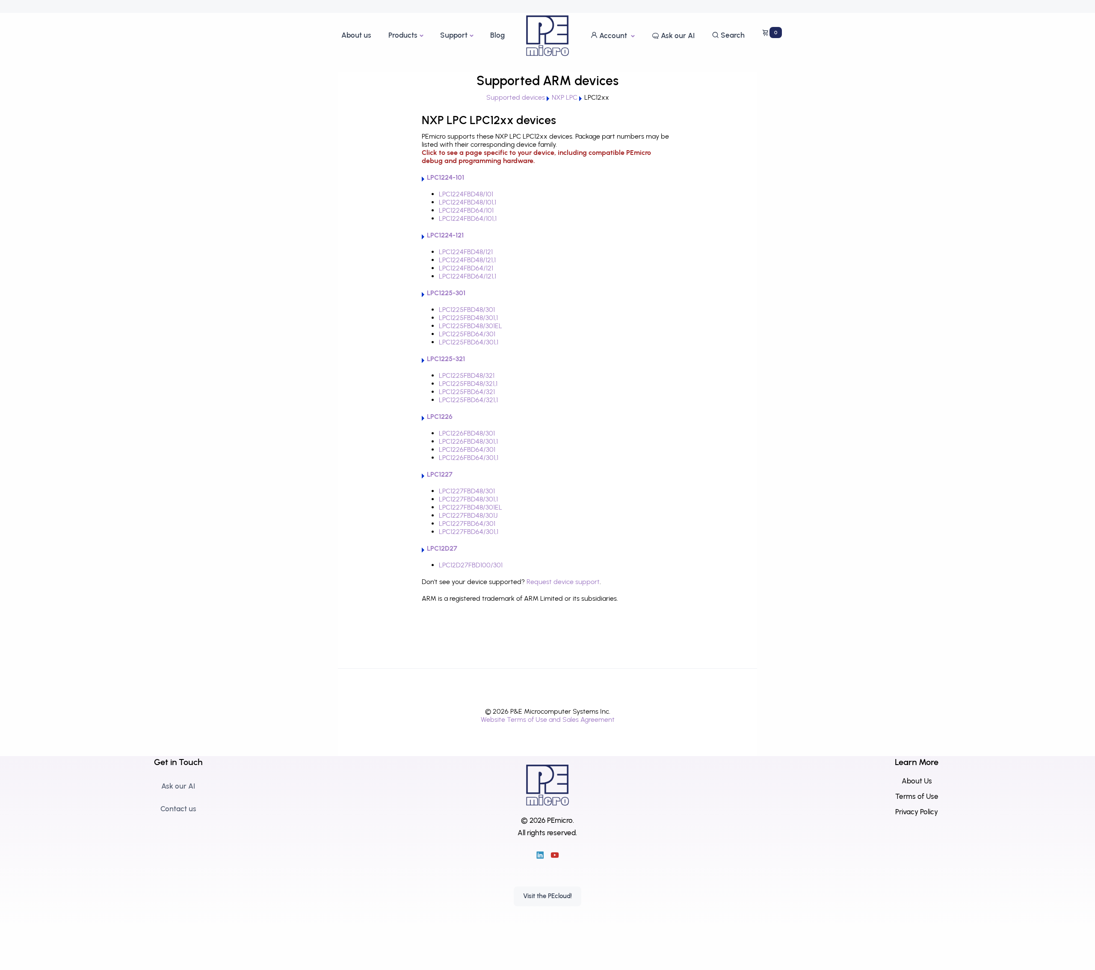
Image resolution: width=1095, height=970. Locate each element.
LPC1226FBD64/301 (467, 449)
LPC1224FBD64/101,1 (468, 218)
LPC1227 (440, 474)
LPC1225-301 (446, 293)
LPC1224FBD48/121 (466, 252)
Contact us (178, 808)
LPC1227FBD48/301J (468, 515)
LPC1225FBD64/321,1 (468, 400)
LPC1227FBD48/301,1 (468, 499)
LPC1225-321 (446, 359)
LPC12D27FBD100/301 (471, 565)
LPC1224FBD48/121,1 (467, 260)
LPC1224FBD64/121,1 (467, 276)
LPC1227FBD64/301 (467, 523)
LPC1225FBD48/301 (467, 310)
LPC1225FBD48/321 (466, 375)
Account (613, 35)
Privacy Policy (916, 811)
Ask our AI (677, 35)
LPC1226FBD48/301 (467, 433)
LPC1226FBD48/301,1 (468, 441)
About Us (917, 781)
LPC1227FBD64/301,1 (468, 532)
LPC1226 (440, 416)
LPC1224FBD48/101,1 (467, 202)
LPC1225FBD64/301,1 (468, 342)
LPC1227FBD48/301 (467, 491)
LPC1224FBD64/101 (466, 210)
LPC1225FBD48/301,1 (468, 318)
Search (732, 35)
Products (402, 35)
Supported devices (515, 97)
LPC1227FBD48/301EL (470, 507)
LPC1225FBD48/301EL (470, 326)
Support (454, 35)
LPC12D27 (442, 548)
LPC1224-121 (445, 235)
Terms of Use (916, 796)
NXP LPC (564, 97)
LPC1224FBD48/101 (466, 194)
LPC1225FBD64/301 (467, 334)
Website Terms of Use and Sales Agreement (548, 719)
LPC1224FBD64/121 (466, 268)
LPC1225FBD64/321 (467, 392)
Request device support (563, 582)
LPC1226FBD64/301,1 (468, 458)
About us (356, 35)
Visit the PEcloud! (547, 896)
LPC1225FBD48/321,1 (468, 384)
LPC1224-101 (445, 177)
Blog (497, 35)
